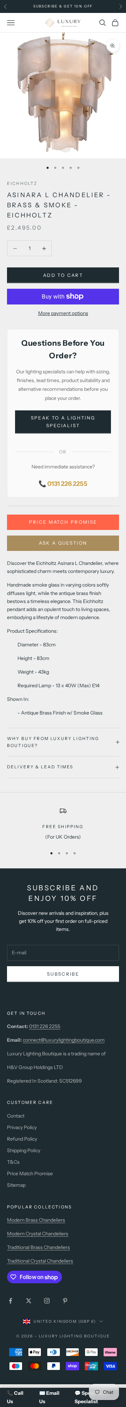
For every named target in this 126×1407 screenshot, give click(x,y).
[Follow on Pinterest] (65, 1300)
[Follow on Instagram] (46, 1300)
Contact (15, 1116)
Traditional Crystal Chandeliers (40, 1261)
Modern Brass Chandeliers (36, 1220)
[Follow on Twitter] (28, 1300)
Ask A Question (63, 543)
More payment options (63, 313)
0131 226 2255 (44, 1026)
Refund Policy (22, 1139)
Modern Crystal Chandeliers (37, 1233)
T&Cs (13, 1162)
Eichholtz (22, 183)
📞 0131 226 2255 (63, 484)
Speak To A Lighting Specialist (63, 421)
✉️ (49, 1397)
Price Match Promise (63, 522)
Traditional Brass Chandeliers (38, 1247)
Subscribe (63, 974)
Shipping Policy (23, 1150)
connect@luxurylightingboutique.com (64, 1040)
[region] (63, 823)
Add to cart (63, 275)
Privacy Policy (22, 1127)
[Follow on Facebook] (10, 1300)
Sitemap (16, 1185)
